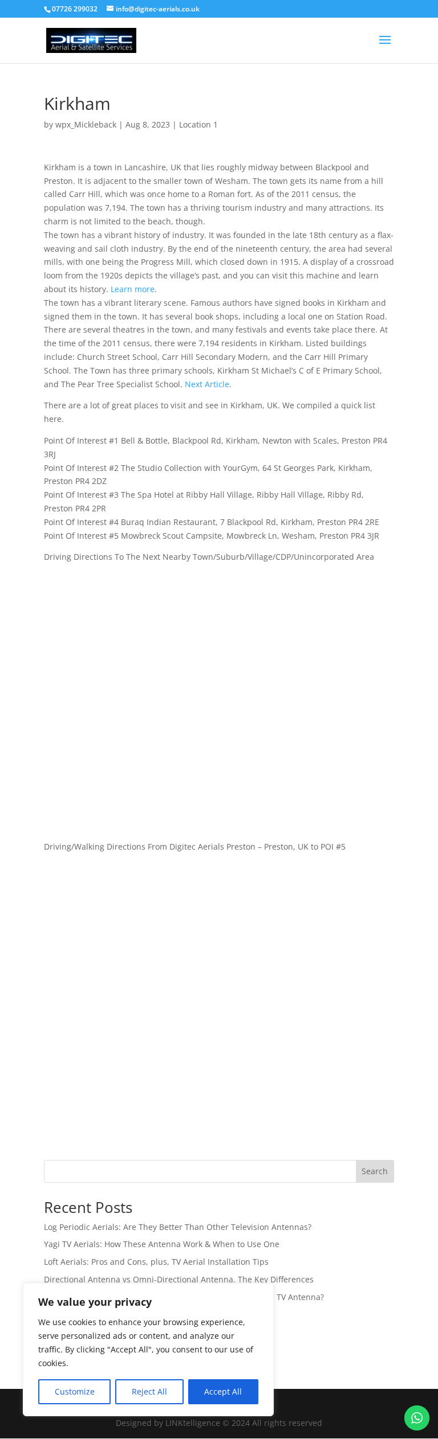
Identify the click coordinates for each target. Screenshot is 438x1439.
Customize (75, 1391)
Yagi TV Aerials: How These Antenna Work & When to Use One (161, 1244)
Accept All (223, 1391)
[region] (148, 1349)
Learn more (133, 289)
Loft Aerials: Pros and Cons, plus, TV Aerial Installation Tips (156, 1261)
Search (375, 1171)
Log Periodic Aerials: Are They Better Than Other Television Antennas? (177, 1226)
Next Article (207, 384)
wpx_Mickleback (85, 124)
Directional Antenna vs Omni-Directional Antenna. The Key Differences (179, 1279)
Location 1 (198, 124)
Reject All (149, 1391)
